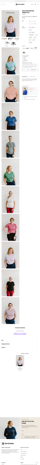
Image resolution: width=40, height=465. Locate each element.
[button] (4, 4)
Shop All (22, 457)
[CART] (37, 4)
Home (21, 449)
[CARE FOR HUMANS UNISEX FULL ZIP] (25, 91)
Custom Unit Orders (23, 451)
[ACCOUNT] (35, 4)
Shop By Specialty (23, 455)
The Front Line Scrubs (24, 453)
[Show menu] (2, 4)
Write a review (20, 333)
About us (3, 347)
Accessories (22, 458)
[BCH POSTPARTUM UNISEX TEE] (20, 360)
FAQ (2, 340)
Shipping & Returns (6, 344)
